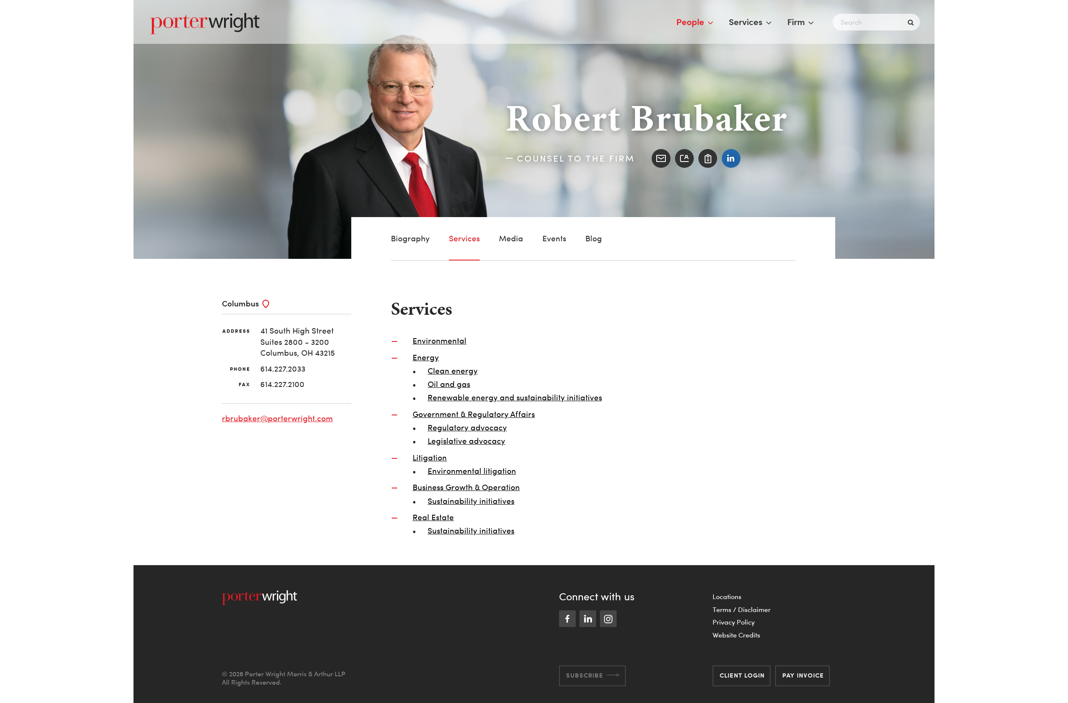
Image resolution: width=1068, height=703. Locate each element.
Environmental (439, 341)
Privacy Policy (734, 622)
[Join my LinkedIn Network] (731, 158)
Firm (796, 21)
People (690, 21)
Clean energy (453, 371)
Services (746, 21)
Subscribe (584, 675)
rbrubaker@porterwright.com (277, 418)
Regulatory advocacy (467, 427)
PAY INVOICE (803, 675)
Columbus (240, 303)
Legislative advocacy (466, 441)
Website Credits (736, 635)
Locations (727, 596)
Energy (426, 357)
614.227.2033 (282, 369)
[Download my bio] (707, 158)
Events (554, 238)
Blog (593, 238)
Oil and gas (449, 384)
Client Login (742, 675)
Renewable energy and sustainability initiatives (515, 397)
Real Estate (433, 517)
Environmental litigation (472, 471)
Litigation (430, 458)
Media (511, 238)
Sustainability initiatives (471, 501)
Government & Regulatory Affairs (474, 414)
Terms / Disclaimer (742, 609)
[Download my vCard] (684, 158)
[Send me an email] (661, 158)
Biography (410, 238)
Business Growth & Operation (466, 487)
